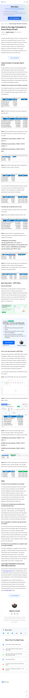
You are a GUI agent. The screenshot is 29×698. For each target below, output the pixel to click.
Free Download (15, 18)
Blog (6, 23)
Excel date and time (7, 570)
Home (2, 23)
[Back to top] (26, 695)
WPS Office (9, 590)
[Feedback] (26, 691)
